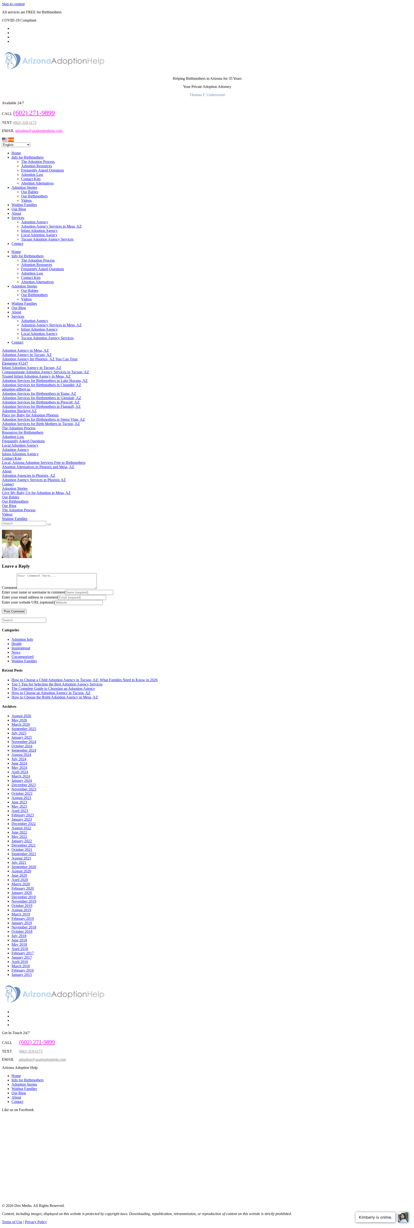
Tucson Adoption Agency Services (47, 239)
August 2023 (21, 798)
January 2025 (22, 737)
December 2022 (24, 824)
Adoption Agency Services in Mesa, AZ (51, 226)
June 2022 (19, 832)
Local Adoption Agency (39, 235)
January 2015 (22, 975)
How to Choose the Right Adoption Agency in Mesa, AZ (55, 697)
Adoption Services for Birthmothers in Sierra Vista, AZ (43, 419)
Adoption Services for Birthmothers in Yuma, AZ (39, 394)
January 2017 (22, 957)
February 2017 (23, 953)
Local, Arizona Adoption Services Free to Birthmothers (43, 463)
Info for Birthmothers (28, 157)
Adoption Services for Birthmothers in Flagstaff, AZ (41, 406)
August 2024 (21, 755)
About (16, 213)
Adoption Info (22, 639)
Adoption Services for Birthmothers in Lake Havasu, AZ (45, 381)
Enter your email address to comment (30, 597)
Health (17, 644)
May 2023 (19, 806)
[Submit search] (49, 524)
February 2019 (23, 919)
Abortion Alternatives (37, 183)
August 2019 (21, 910)
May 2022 (19, 837)
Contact (17, 244)
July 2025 (19, 733)
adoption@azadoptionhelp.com (38, 131)
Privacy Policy (36, 1222)
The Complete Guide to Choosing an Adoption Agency (53, 688)
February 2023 (23, 815)
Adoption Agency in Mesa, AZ (25, 350)
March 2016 (21, 966)
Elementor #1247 (15, 363)
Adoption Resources (36, 166)
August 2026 (21, 716)
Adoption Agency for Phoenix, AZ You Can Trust (39, 359)
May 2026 (19, 720)
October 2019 (22, 906)
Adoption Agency (34, 222)
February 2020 (23, 888)
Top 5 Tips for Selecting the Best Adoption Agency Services (57, 684)
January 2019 (22, 923)
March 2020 (21, 884)
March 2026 (21, 724)
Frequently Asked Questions (42, 170)
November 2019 (24, 901)
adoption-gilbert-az (16, 389)
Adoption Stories (24, 187)
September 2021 (24, 854)
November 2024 (24, 742)
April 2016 (20, 962)
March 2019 (21, 914)
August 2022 (21, 828)
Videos (26, 200)
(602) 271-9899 (34, 112)
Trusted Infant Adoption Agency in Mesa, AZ (36, 376)
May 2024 (19, 768)
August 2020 (21, 871)
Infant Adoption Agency (39, 231)
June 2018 (19, 940)
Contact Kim (30, 179)
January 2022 (22, 841)
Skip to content (13, 4)
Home (16, 153)
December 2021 (24, 845)
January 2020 (22, 893)
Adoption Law (32, 175)
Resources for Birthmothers (22, 432)
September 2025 (24, 729)
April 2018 (20, 949)
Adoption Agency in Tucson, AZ (27, 355)
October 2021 (22, 849)
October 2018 (22, 931)
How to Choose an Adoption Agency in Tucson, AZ (51, 693)
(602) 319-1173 (24, 123)
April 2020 (20, 880)
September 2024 (24, 750)
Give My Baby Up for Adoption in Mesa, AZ (36, 493)
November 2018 (24, 927)
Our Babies (29, 192)
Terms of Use (12, 1222)
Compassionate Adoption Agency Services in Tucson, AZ (45, 372)
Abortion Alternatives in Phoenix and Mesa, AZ (38, 467)
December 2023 (24, 785)
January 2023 (22, 819)
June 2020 (19, 875)
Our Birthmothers (34, 196)
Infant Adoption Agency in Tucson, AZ (31, 368)
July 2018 (19, 936)
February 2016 (23, 970)
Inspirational (21, 648)
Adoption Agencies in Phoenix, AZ (28, 475)
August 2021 (21, 858)
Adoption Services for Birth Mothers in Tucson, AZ (41, 424)
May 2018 (19, 944)
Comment (9, 588)
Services (18, 218)
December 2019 (24, 897)
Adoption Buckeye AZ (19, 411)
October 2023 (22, 793)
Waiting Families (24, 205)
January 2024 (22, 780)
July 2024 (19, 759)
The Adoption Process (38, 162)
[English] (5, 139)
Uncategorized (23, 657)
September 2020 (24, 867)
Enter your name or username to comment (33, 592)
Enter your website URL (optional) (28, 602)
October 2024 (22, 746)
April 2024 (20, 772)
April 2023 (20, 811)
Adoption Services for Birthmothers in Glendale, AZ (41, 398)
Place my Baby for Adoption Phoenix (30, 415)
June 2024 (19, 763)
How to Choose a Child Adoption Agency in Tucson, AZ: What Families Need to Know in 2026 (85, 680)
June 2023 (19, 802)
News (16, 652)
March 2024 (21, 776)
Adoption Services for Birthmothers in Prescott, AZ (41, 402)
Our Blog (19, 209)
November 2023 (24, 789)
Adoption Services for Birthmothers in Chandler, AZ (41, 385)
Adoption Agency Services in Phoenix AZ (34, 480)
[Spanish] (11, 139)
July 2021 (19, 862)
